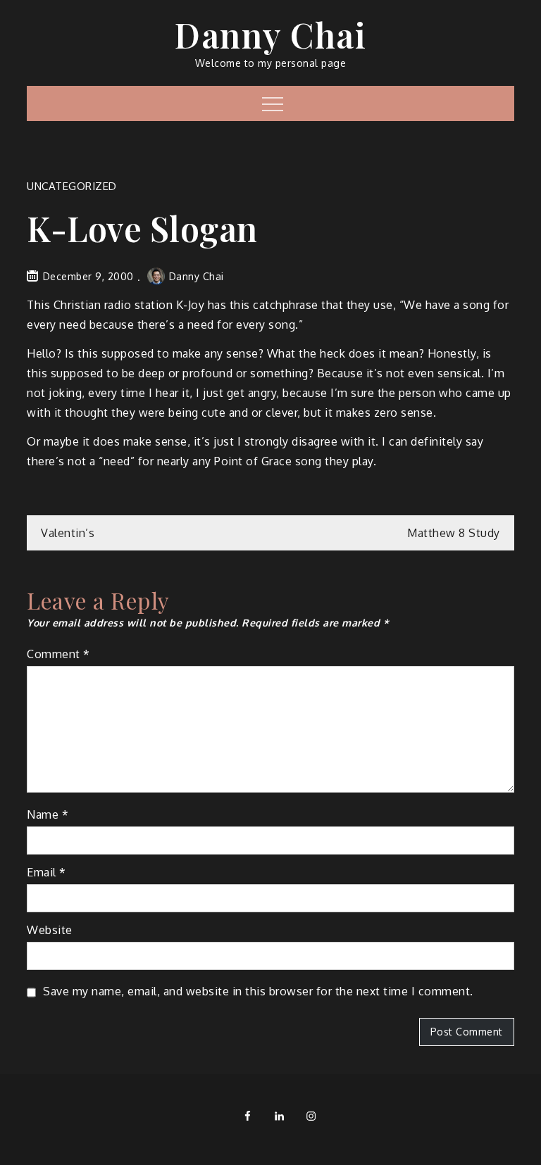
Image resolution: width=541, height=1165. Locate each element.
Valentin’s (67, 533)
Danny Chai (270, 34)
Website (50, 930)
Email (46, 872)
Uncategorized (72, 186)
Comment (58, 654)
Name (47, 814)
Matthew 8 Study (453, 533)
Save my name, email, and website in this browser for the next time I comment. (258, 991)
